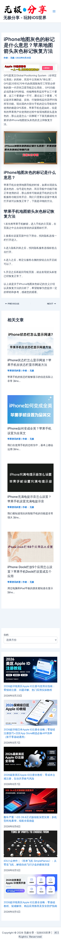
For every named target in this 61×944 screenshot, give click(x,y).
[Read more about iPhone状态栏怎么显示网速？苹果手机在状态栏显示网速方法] (30, 341)
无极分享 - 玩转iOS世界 (24, 17)
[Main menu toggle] (54, 11)
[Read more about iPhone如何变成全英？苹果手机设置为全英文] (30, 409)
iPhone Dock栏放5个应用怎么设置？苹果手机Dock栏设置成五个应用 (29, 571)
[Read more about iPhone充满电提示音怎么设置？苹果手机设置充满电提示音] (30, 477)
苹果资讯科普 (14, 370)
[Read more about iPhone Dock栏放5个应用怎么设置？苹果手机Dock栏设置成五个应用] (30, 546)
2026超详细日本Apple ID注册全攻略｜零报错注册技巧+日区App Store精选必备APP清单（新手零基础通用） (29, 733)
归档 (6, 634)
